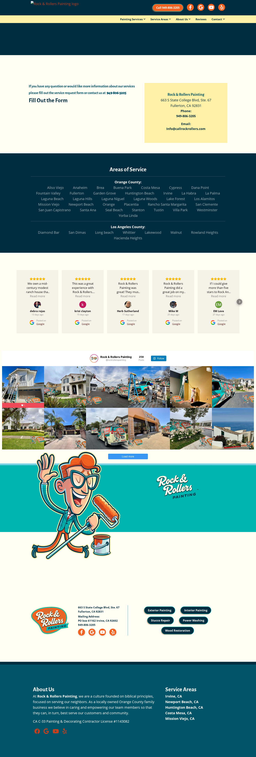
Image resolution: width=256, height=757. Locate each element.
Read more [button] (37, 296)
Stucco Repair (160, 620)
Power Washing (193, 620)
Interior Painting (195, 610)
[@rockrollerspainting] (94, 358)
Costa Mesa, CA (178, 713)
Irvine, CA (173, 696)
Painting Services (131, 19)
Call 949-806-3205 (168, 8)
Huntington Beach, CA (184, 707)
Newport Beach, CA (182, 701)
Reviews (201, 19)
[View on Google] (37, 304)
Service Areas (159, 19)
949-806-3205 (86, 625)
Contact (217, 19)
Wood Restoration (177, 630)
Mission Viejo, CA (180, 718)
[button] (16, 302)
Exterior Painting (159, 610)
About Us (182, 19)
